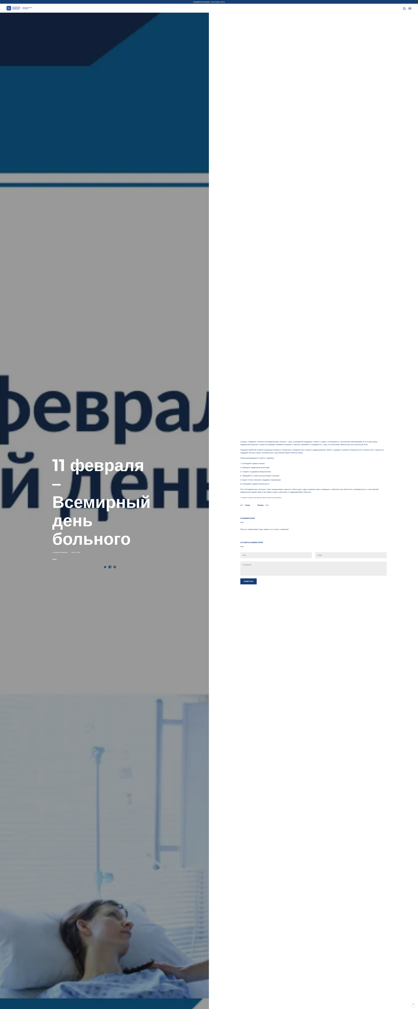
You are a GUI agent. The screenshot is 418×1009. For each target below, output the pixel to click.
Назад (247, 505)
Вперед (261, 505)
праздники (277, 498)
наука (265, 498)
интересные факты (255, 498)
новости (270, 498)
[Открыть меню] (409, 8)
